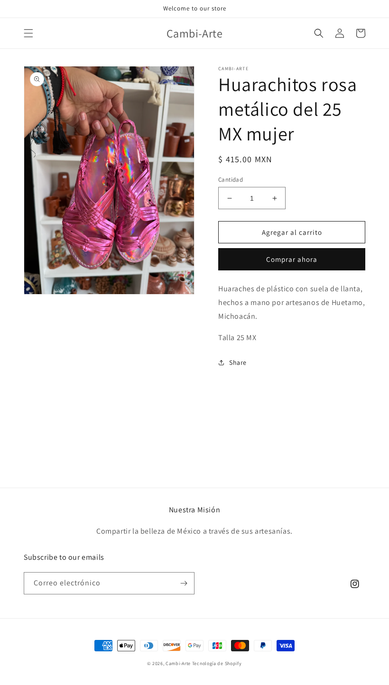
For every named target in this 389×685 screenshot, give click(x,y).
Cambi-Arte (178, 663)
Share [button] (238, 362)
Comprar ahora (291, 259)
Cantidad (230, 180)
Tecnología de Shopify (217, 663)
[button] (28, 33)
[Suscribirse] (183, 583)
